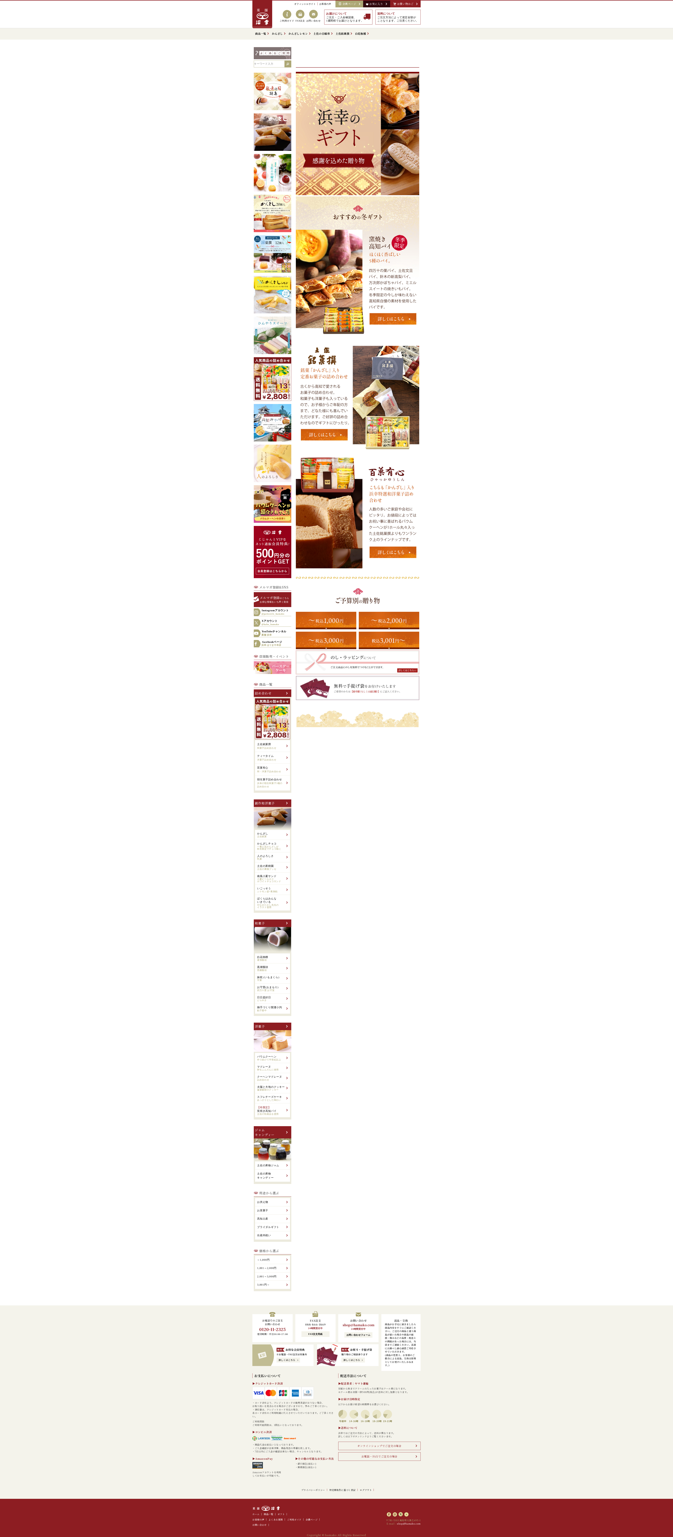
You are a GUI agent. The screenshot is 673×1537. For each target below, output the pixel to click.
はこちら (274, 599)
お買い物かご (406, 4)
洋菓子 (260, 1026)
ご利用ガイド (294, 1519)
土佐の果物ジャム (268, 1165)
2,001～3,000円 (267, 1276)
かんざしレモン (298, 33)
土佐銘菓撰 (342, 33)
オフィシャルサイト (305, 4)
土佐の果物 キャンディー (265, 1175)
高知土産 (262, 1218)
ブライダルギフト (268, 1227)
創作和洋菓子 (265, 803)
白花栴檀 (360, 33)
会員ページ (350, 4)
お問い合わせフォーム (358, 1335)
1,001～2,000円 (267, 1268)
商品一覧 (260, 33)
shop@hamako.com (358, 1325)
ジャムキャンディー (264, 1132)
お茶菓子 (262, 1210)
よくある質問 (275, 1519)
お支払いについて (267, 1375)
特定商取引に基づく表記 (342, 1490)
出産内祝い (264, 1235)
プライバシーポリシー (313, 1490)
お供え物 (262, 1202)
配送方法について (353, 1375)
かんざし (277, 33)
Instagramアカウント (275, 612)
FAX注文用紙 (315, 1334)
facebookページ (271, 643)
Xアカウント (270, 622)
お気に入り (377, 4)
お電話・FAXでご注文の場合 (379, 1456)
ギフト (281, 1514)
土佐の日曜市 (321, 33)
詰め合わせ (263, 693)
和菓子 (260, 923)
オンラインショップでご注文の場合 (379, 1446)
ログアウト (366, 1490)
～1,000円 (263, 1259)
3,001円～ (263, 1284)
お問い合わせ (259, 1524)
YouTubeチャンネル (273, 633)
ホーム (256, 1514)
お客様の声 (325, 4)
